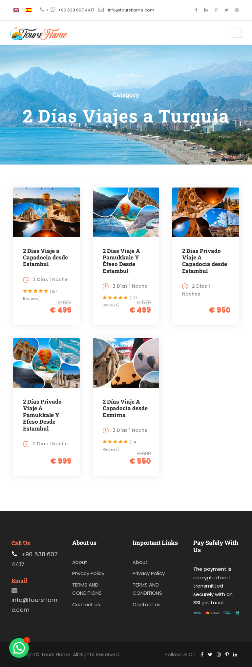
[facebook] (196, 10)
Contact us (86, 604)
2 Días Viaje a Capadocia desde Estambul (45, 257)
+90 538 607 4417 (76, 10)
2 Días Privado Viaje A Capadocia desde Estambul (204, 261)
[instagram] (237, 10)
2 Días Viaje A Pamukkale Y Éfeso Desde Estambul (121, 261)
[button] (19, 648)
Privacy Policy (88, 573)
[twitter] (226, 10)
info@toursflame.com (131, 10)
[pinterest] (216, 10)
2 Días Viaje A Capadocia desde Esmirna (125, 408)
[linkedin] (206, 10)
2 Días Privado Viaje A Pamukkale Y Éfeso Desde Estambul (42, 415)
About (79, 562)
